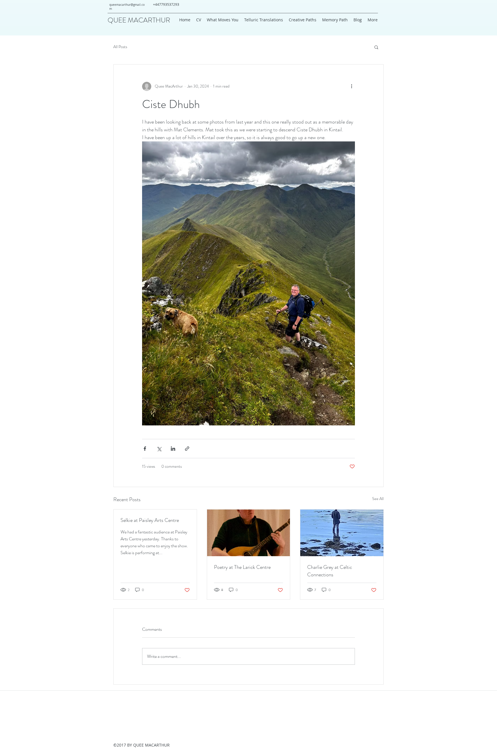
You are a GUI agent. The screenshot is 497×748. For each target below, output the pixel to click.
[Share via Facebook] (145, 448)
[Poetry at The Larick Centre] (248, 533)
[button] (376, 47)
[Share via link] (187, 448)
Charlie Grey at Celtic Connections (329, 570)
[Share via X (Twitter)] (159, 448)
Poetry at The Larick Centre (242, 567)
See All (378, 498)
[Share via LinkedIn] (173, 448)
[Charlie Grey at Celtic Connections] (341, 533)
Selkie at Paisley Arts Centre (150, 520)
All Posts (120, 47)
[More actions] (351, 86)
